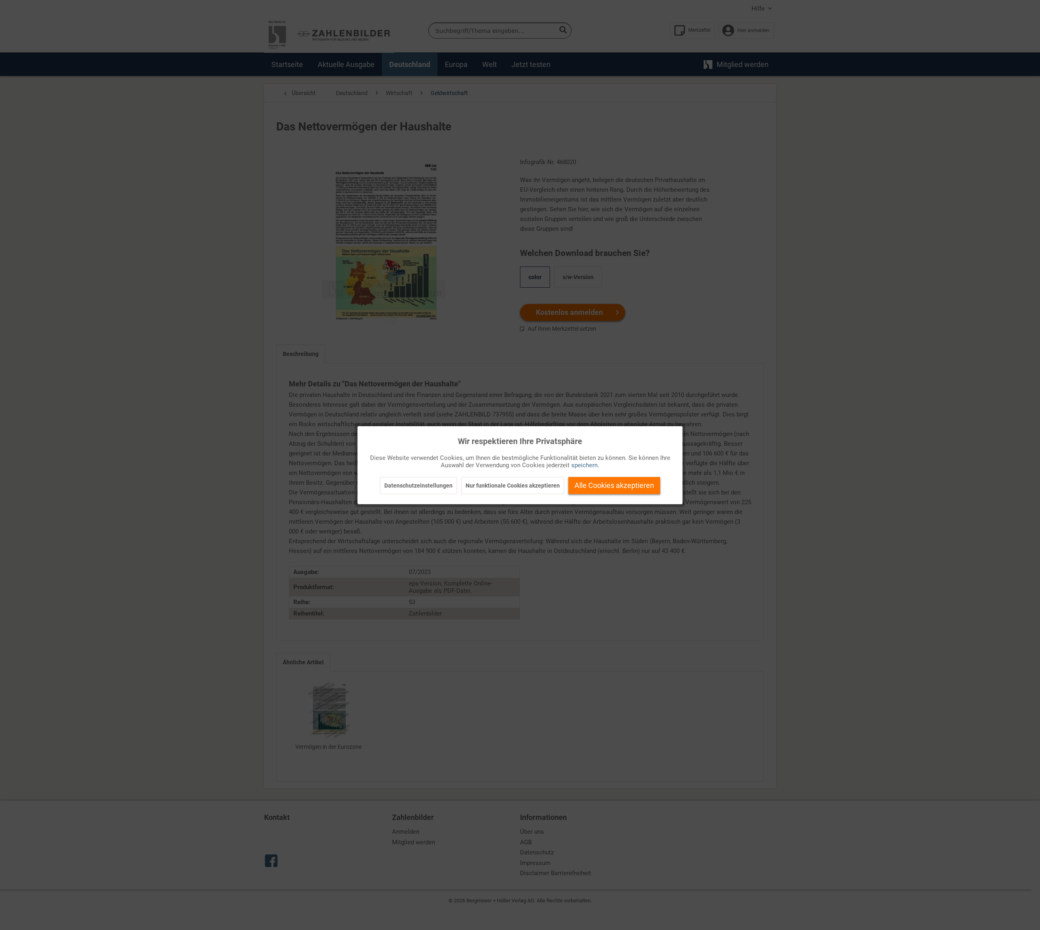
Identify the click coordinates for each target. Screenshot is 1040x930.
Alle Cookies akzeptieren (614, 485)
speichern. (585, 465)
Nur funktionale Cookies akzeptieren (513, 485)
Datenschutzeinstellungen (418, 485)
